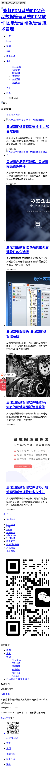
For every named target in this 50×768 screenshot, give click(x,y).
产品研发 (10, 548)
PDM (8, 527)
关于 (22, 679)
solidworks (11, 535)
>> (10, 514)
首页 (8, 115)
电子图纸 (10, 551)
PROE (9, 529)
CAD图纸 (10, 524)
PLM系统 (16, 70)
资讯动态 (16, 76)
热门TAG (10, 519)
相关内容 (15, 115)
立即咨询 (5, 694)
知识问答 (16, 79)
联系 (27, 679)
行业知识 (16, 83)
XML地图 (5, 718)
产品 (8, 679)
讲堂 (8, 657)
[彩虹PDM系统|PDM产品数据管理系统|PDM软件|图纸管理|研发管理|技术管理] (25, 29)
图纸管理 (16, 73)
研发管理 (10, 541)
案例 (8, 650)
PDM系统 (16, 67)
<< (2, 514)
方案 (8, 653)
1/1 (7, 514)
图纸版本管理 (12, 544)
